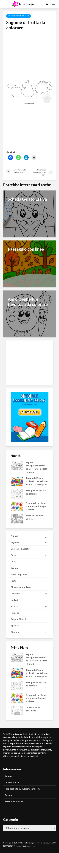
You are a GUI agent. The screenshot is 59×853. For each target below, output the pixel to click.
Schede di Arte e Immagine (18, 16)
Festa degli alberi (19, 574)
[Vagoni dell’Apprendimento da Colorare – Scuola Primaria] (17, 465)
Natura (14, 606)
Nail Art (14, 600)
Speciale (15, 625)
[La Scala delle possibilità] (17, 710)
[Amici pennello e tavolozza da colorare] (29, 313)
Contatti (9, 776)
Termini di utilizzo (14, 801)
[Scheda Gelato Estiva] (29, 213)
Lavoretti (15, 593)
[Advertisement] (29, 52)
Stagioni (15, 632)
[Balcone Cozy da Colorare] (17, 518)
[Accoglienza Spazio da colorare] (17, 493)
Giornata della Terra (21, 587)
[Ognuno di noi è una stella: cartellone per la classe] (17, 506)
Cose (13, 555)
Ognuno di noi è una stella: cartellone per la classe (36, 506)
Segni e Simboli (19, 619)
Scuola (14, 568)
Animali (14, 536)
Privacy (8, 795)
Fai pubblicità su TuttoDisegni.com (22, 788)
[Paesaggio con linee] (29, 263)
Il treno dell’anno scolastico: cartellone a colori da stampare (37, 481)
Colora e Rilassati (20, 548)
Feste (13, 580)
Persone (15, 612)
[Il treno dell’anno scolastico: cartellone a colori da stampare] (17, 481)
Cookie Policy (12, 782)
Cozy (13, 561)
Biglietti (15, 542)
